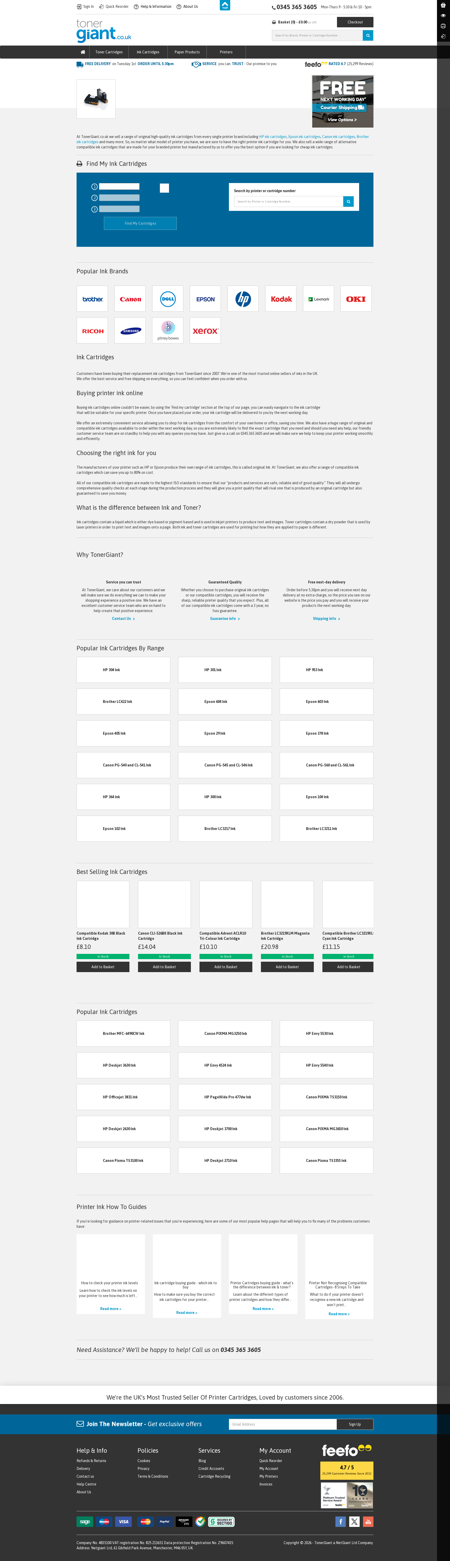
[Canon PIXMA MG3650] (293, 1128)
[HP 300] (191, 797)
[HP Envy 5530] (293, 1033)
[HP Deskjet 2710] (191, 1160)
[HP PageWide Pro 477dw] (191, 1097)
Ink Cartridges (148, 52)
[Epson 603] (293, 701)
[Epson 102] (90, 828)
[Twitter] (353, 1521)
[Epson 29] (191, 733)
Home (81, 74)
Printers (226, 52)
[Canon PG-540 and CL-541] (90, 765)
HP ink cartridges (273, 137)
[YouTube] (366, 1521)
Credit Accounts (211, 1468)
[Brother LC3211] (293, 828)
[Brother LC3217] (191, 828)
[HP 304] (90, 670)
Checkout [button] (355, 22)
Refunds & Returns (91, 1461)
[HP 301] (191, 670)
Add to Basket (103, 967)
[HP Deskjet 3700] (191, 1128)
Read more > (110, 1309)
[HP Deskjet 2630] (90, 1128)
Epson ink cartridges (304, 137)
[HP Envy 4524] (191, 1065)
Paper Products (187, 52)
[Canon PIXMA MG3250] (191, 1033)
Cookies (144, 1461)
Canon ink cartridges (338, 137)
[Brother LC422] (90, 701)
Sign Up (355, 1424)
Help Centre (86, 1484)
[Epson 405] (90, 733)
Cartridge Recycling (214, 1476)
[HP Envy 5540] (293, 1065)
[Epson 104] (293, 797)
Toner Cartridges (109, 52)
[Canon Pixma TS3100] (90, 1160)
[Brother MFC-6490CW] (90, 1033)
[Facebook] (339, 1521)
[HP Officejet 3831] (90, 1097)
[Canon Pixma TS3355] (293, 1160)
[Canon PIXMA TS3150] (293, 1097)
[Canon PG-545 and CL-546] (191, 765)
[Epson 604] (191, 701)
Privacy (143, 1468)
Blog (202, 1461)
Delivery (83, 1468)
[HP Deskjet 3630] (90, 1065)
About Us (84, 1492)
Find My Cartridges (140, 223)
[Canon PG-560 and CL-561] (293, 765)
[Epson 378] (293, 733)
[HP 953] (293, 670)
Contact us (85, 1476)
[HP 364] (90, 797)
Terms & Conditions (153, 1476)
